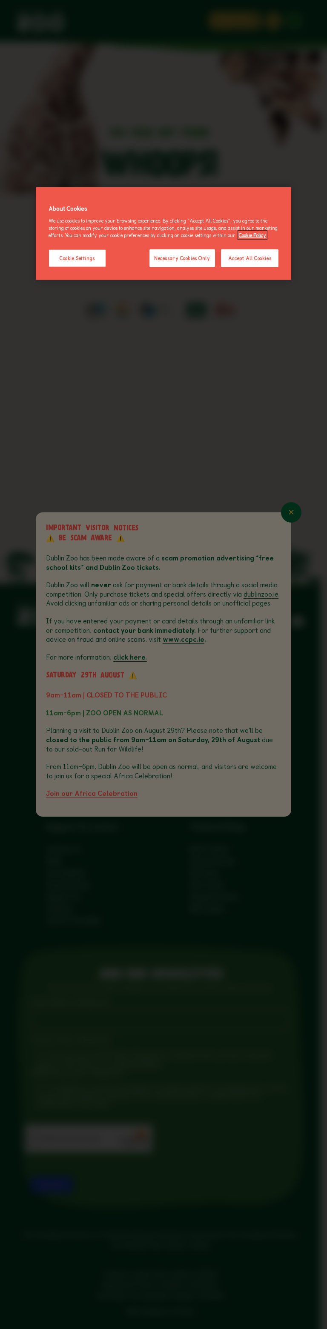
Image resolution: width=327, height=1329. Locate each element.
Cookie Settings (77, 258)
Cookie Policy (252, 235)
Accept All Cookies (249, 258)
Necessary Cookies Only (182, 258)
